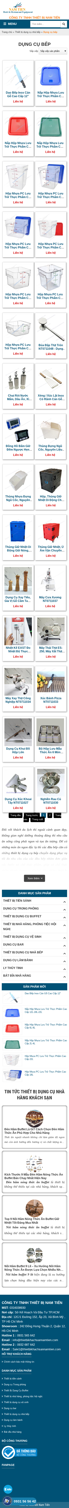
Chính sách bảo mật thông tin (19, 1361)
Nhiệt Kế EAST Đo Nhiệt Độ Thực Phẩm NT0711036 (18, 651)
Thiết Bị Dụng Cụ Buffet (16, 1390)
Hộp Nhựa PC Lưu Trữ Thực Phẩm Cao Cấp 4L (50, 298)
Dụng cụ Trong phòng (15, 1384)
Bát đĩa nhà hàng (12, 1432)
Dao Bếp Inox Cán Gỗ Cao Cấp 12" (43, 993)
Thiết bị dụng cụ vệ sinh (16, 1402)
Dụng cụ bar (10, 1408)
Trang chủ (7, 32)
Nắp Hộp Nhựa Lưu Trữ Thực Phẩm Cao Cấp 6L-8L (18, 147)
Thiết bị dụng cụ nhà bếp (27, 32)
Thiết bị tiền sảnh (13, 1378)
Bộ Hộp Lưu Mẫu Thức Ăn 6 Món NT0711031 (50, 752)
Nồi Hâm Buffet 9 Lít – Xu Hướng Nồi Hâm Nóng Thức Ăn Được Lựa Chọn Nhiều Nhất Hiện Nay (33, 1270)
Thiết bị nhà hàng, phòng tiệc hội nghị (23, 1396)
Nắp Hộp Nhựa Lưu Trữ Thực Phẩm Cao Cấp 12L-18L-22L (51, 96)
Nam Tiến (44, 1505)
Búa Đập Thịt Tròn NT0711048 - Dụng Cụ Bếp (51, 349)
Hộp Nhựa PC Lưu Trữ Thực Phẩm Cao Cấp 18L (51, 197)
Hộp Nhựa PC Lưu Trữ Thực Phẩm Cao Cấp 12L (18, 247)
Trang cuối (37, 819)
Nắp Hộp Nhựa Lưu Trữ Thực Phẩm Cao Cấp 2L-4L (50, 147)
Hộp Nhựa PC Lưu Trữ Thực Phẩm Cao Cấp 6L (18, 298)
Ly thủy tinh (10, 1426)
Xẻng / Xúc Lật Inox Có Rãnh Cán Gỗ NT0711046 (51, 399)
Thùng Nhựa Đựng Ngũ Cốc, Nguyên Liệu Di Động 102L (18, 500)
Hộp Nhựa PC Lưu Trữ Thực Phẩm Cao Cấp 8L (51, 247)
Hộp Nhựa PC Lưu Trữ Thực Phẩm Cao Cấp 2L (18, 348)
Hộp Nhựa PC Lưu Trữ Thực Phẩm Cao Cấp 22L (18, 197)
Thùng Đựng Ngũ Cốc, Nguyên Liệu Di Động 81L (50, 450)
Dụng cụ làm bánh (13, 1420)
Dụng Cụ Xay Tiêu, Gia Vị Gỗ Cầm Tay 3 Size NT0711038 (18, 601)
